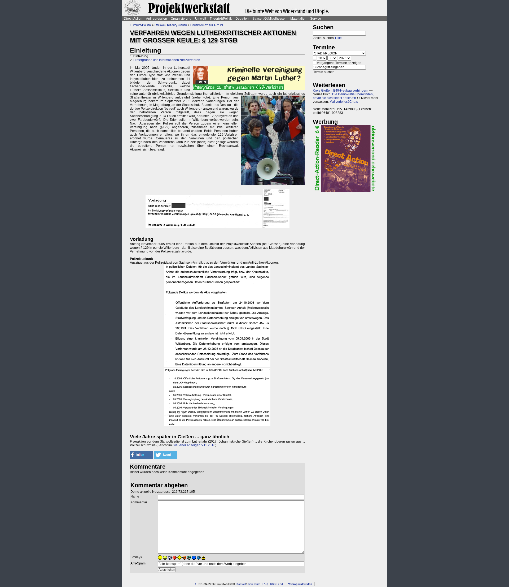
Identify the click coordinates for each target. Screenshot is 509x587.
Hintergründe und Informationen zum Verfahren (166, 60)
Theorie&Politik (221, 18)
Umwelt (200, 18)
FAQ (265, 583)
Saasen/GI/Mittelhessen (269, 18)
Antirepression (156, 18)
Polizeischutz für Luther (206, 25)
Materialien (298, 18)
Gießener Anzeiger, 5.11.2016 (194, 445)
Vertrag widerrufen (300, 583)
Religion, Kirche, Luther (171, 25)
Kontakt (241, 583)
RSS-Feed (276, 583)
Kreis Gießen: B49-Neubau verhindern (340, 90)
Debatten (242, 18)
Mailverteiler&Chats (344, 102)
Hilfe (338, 38)
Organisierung (181, 18)
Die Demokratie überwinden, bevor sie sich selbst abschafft (343, 96)
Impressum (253, 583)
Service (315, 18)
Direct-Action (133, 18)
